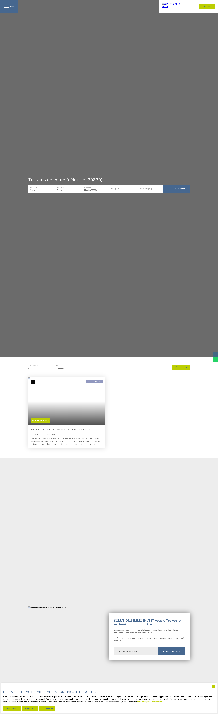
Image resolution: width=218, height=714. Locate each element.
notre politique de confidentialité (150, 702)
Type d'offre (33, 187)
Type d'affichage (33, 366)
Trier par (57, 366)
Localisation (87, 187)
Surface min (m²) (145, 189)
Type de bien (61, 187)
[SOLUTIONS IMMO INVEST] (173, 6)
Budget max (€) (118, 189)
